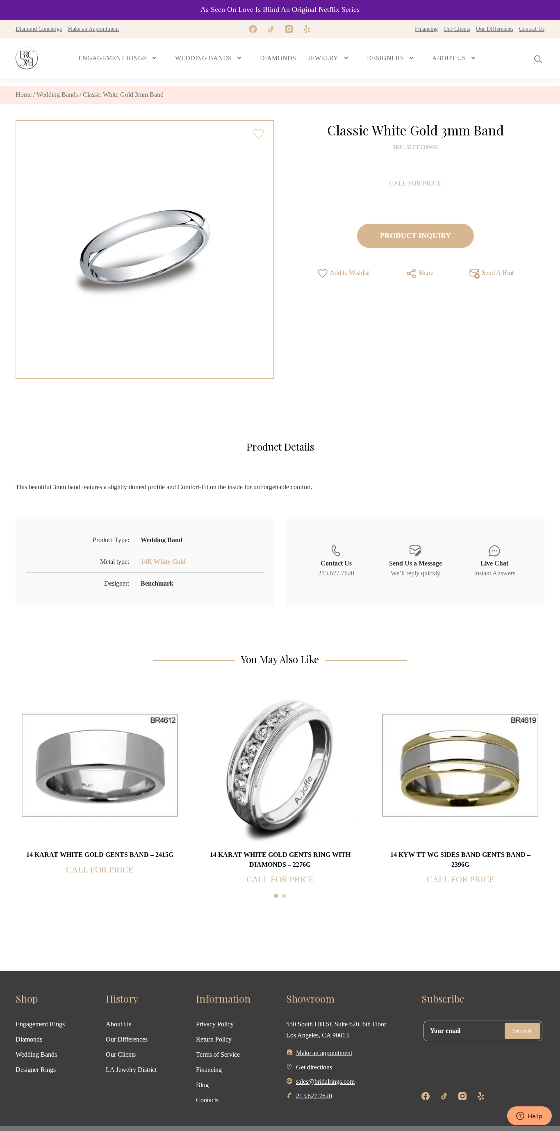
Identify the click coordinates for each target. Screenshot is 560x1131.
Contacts (207, 1100)
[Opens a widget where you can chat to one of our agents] (529, 1116)
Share (425, 272)
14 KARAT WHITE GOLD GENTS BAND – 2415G (99, 854)
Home (24, 94)
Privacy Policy (215, 1024)
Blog (202, 1084)
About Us (118, 1024)
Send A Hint (497, 272)
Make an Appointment (93, 28)
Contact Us (531, 28)
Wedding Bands (57, 94)
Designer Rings (36, 1069)
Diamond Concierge (39, 28)
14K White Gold (163, 561)
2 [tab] (284, 896)
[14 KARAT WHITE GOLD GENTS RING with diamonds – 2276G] (280, 764)
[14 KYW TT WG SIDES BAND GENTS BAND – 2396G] (460, 764)
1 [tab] (276, 896)
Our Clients (457, 28)
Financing (426, 28)
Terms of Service (218, 1054)
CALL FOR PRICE (415, 183)
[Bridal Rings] (27, 58)
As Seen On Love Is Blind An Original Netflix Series (280, 9)
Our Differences (494, 28)
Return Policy (214, 1039)
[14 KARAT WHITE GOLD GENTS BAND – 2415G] (100, 764)
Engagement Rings (40, 1024)
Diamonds (29, 1039)
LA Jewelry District (131, 1069)
